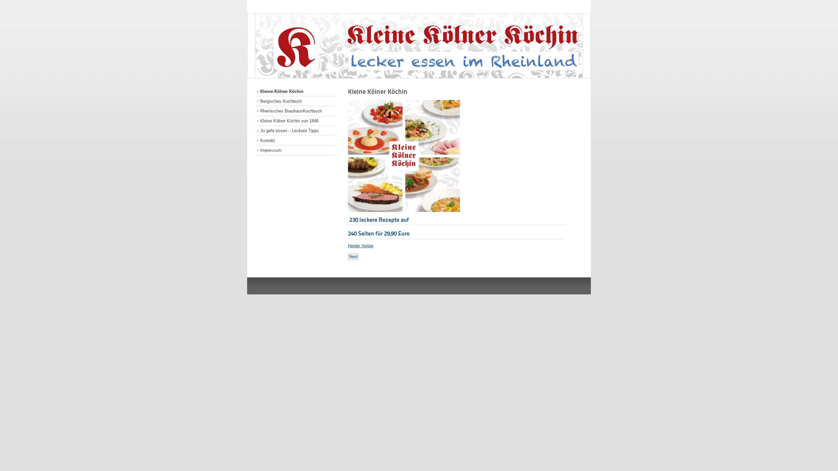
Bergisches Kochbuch (281, 101)
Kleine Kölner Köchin (281, 91)
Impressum (271, 150)
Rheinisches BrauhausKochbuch (291, 111)
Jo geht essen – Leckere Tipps (289, 130)
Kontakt (267, 140)
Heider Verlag (360, 245)
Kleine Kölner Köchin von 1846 (289, 120)
